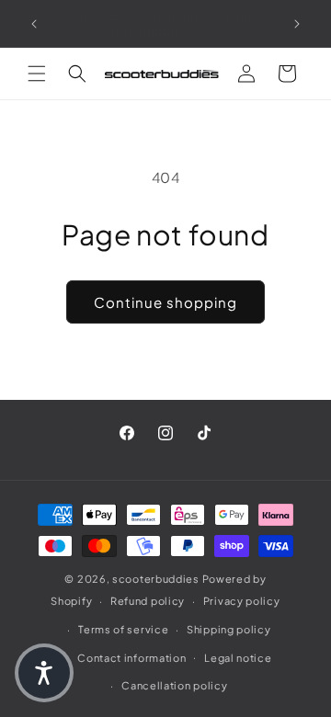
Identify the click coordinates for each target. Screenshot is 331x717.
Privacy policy (241, 601)
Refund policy (147, 601)
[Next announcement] (297, 24)
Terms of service (123, 629)
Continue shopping (165, 302)
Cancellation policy (174, 685)
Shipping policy (229, 629)
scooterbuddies (156, 579)
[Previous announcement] (34, 24)
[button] (37, 73)
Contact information (131, 658)
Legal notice (237, 658)
